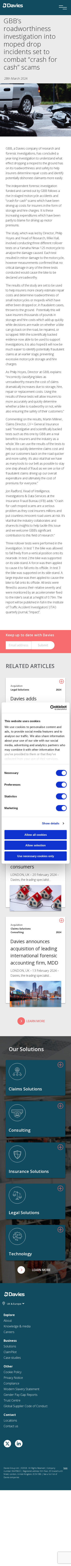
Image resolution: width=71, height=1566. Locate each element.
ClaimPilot (10, 1352)
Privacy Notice (13, 1378)
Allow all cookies (35, 834)
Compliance (11, 1383)
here (65, 1468)
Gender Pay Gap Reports (20, 1395)
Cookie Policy (12, 1372)
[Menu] (61, 2)
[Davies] (12, 5)
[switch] (61, 784)
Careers (9, 1332)
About (8, 1320)
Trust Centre (12, 1400)
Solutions (10, 1346)
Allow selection (35, 845)
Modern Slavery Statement (21, 1389)
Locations (10, 1420)
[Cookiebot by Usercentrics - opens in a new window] (50, 707)
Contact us (11, 1426)
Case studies (12, 1358)
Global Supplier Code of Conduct (26, 1406)
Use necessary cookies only (35, 855)
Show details (50, 823)
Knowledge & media (17, 1326)
